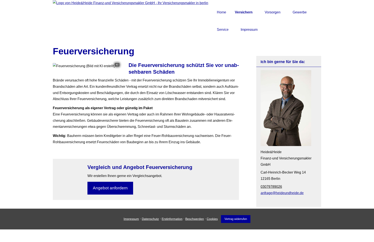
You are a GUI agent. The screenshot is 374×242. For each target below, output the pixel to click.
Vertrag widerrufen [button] (235, 219)
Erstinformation (172, 219)
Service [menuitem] (223, 29)
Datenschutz (150, 219)
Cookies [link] (212, 219)
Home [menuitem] (221, 12)
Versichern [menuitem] (244, 12)
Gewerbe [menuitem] (300, 12)
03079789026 (271, 186)
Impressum (131, 219)
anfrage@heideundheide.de (282, 193)
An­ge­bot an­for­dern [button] (110, 188)
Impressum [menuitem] (249, 29)
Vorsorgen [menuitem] (272, 12)
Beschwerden (194, 219)
